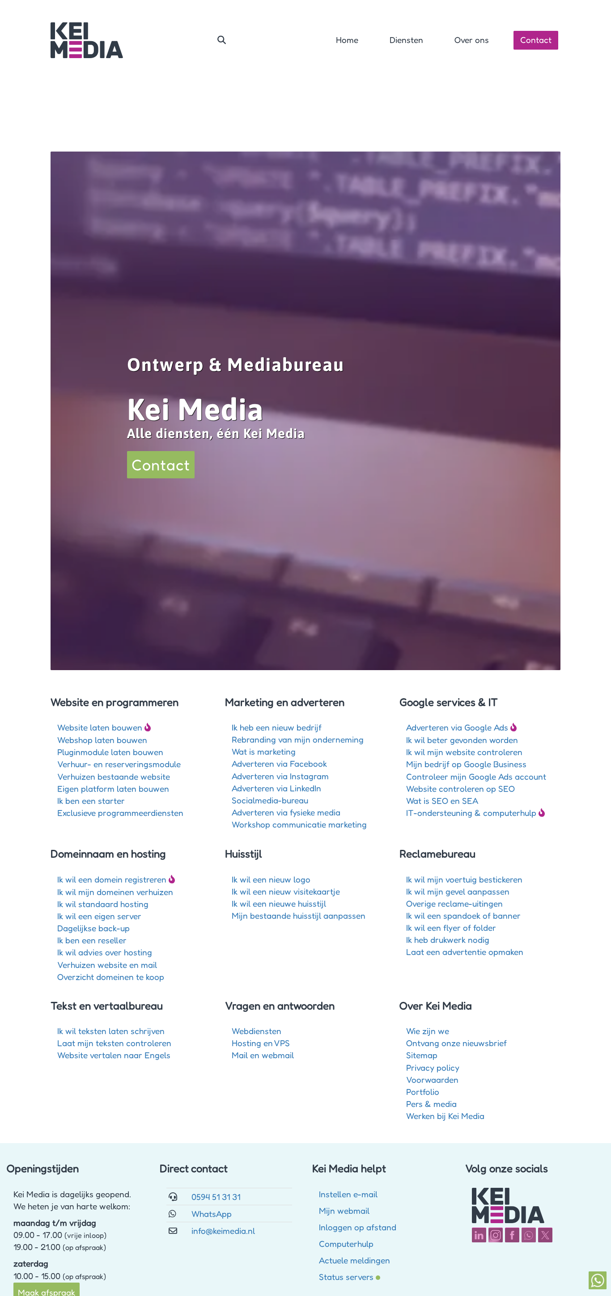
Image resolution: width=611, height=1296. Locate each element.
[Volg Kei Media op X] (545, 1235)
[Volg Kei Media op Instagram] (495, 1235)
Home (347, 39)
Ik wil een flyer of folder (451, 927)
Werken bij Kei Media (445, 1115)
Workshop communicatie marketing (299, 824)
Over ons (471, 39)
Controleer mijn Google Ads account (476, 776)
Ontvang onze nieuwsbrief (456, 1043)
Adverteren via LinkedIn (276, 788)
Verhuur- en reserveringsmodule (119, 764)
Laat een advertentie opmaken (464, 951)
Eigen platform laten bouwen (113, 788)
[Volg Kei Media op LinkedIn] (479, 1235)
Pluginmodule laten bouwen (110, 752)
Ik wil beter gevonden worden (462, 740)
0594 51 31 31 (215, 1196)
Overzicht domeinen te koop (110, 976)
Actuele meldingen (354, 1260)
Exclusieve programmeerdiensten (120, 812)
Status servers (346, 1276)
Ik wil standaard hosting (103, 904)
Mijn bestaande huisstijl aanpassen (298, 915)
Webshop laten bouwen (102, 740)
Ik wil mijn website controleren (464, 752)
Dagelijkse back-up (93, 928)
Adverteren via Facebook (279, 763)
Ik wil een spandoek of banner (463, 915)
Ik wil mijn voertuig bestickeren (464, 879)
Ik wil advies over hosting (104, 952)
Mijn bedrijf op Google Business (466, 764)
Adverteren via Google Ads (457, 727)
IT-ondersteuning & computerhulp (471, 812)
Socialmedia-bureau (270, 800)
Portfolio (422, 1091)
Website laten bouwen (99, 727)
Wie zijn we (427, 1031)
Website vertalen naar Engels (113, 1055)
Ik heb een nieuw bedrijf (277, 727)
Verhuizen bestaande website (113, 776)
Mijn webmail (344, 1210)
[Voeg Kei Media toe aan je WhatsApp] (529, 1235)
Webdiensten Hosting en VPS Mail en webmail (263, 1043)
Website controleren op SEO (460, 788)
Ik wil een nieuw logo (271, 879)
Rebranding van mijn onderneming (298, 739)
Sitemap (421, 1055)
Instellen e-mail (348, 1194)
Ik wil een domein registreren (111, 879)
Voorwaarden (432, 1079)
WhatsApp (211, 1213)
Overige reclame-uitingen (454, 903)
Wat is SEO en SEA (442, 800)
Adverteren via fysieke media (286, 812)
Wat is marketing (264, 751)
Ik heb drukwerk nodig (447, 939)
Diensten (406, 39)
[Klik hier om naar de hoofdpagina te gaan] (87, 40)
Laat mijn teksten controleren (114, 1043)
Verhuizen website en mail (107, 964)
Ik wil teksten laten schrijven (111, 1031)
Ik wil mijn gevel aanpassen (457, 891)
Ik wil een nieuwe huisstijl (279, 903)
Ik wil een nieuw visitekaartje (286, 891)
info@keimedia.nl (223, 1230)
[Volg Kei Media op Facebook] (512, 1235)
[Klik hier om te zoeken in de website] (222, 40)
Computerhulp (346, 1243)
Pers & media (431, 1103)
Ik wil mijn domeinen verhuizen (115, 892)
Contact (536, 39)
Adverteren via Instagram (280, 776)
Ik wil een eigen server (99, 916)
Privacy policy (432, 1067)
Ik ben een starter (91, 800)
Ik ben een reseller (92, 940)
